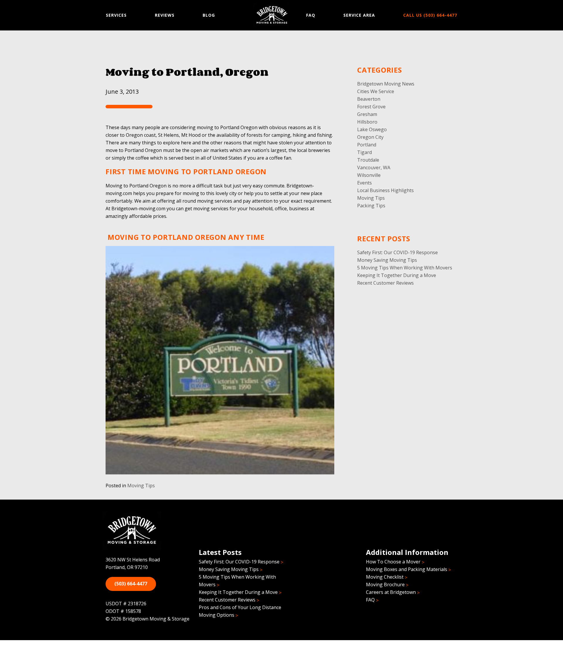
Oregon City (370, 137)
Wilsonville (369, 175)
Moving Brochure (385, 584)
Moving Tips (141, 485)
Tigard (364, 152)
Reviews (164, 15)
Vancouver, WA (373, 167)
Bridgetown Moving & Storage (272, 15)
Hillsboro (367, 122)
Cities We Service (375, 91)
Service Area (359, 15)
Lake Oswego (372, 129)
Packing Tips (371, 205)
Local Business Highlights (385, 190)
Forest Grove (371, 106)
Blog (209, 15)
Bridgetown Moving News (385, 84)
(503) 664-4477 (130, 583)
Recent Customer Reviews (385, 283)
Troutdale (368, 160)
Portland (366, 144)
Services (116, 15)
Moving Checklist (384, 577)
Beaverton (368, 99)
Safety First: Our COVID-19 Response (397, 252)
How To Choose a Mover (393, 561)
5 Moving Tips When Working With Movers (404, 267)
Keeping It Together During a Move (396, 275)
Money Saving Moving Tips (387, 260)
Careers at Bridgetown (391, 592)
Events (364, 183)
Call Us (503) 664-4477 (430, 15)
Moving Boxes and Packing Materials (406, 569)
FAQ (310, 15)
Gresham (367, 114)
